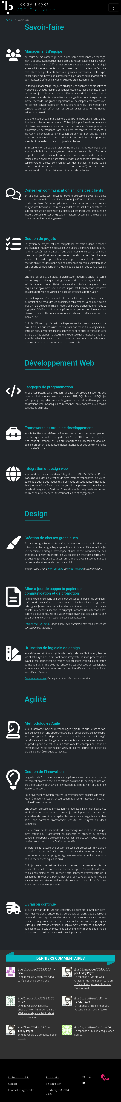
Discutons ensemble (35, 678)
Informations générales (21, 1090)
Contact (12, 1083)
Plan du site (52, 1077)
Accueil (10, 20)
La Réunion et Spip (18, 1077)
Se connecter (53, 1083)
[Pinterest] (89, 1076)
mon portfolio (55, 568)
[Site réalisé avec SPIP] (105, 1077)
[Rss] (83, 1076)
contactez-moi (75, 568)
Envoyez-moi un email (37, 624)
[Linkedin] (83, 1082)
